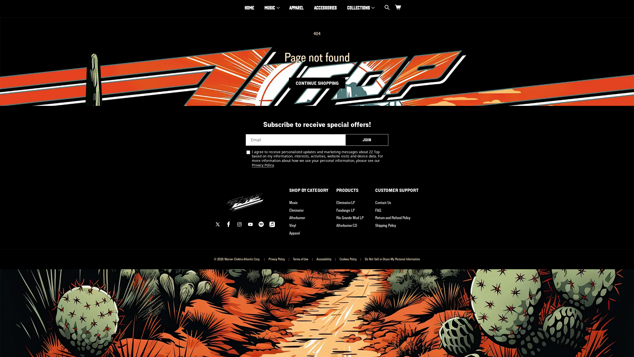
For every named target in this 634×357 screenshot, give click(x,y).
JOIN (367, 140)
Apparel (294, 233)
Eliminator (296, 210)
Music (269, 7)
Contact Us (383, 202)
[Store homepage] (245, 199)
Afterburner (297, 217)
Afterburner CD (346, 225)
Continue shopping (317, 83)
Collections (358, 7)
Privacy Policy (263, 165)
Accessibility (324, 259)
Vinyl (292, 225)
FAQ (378, 210)
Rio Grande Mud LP (350, 217)
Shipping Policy (385, 225)
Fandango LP (345, 210)
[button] (272, 7)
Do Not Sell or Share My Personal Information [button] (392, 259)
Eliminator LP (345, 202)
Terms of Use (300, 259)
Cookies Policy (348, 259)
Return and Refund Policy (392, 217)
